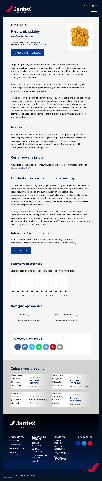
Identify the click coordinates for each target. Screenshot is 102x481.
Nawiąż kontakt (39, 461)
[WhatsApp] (39, 347)
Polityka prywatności (60, 458)
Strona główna (16, 437)
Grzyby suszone (16, 448)
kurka (43, 44)
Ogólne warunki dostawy (39, 456)
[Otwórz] (94, 11)
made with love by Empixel (13, 477)
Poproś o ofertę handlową (27, 53)
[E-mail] (60, 347)
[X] (32, 347)
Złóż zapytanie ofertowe (39, 438)
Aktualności (59, 437)
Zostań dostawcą (36, 444)
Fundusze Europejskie (59, 448)
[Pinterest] (53, 347)
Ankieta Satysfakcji (37, 450)
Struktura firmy (61, 453)
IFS (12, 168)
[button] (82, 6)
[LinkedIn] (25, 347)
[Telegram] (46, 347)
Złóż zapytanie (21, 250)
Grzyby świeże (19, 25)
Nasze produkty (16, 441)
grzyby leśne (32, 44)
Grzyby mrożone (13, 453)
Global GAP (24, 168)
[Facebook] (17, 347)
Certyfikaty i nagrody (59, 442)
